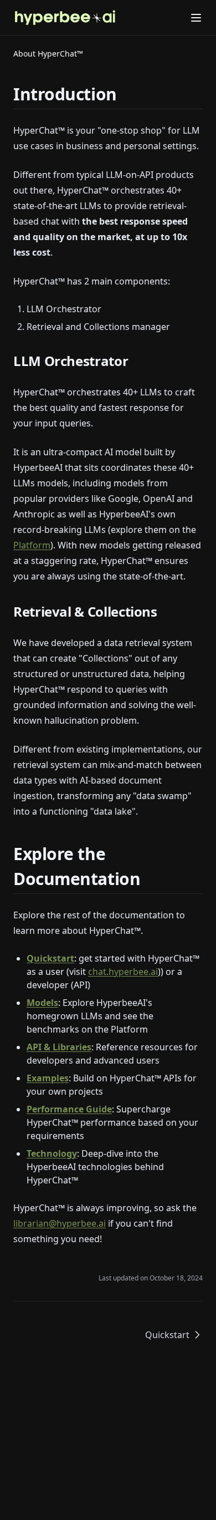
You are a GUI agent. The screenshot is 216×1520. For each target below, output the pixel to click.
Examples (48, 1078)
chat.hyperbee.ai (123, 971)
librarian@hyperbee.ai (59, 1223)
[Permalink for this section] (126, 94)
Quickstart (50, 958)
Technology (52, 1153)
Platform (31, 545)
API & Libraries (59, 1047)
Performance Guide (69, 1109)
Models (42, 1003)
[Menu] (196, 18)
